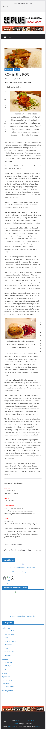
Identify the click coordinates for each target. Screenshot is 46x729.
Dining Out (8, 69)
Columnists (6, 628)
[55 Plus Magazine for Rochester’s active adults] (4, 36)
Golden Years (9, 638)
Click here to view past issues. (23, 572)
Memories (8, 645)
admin (22, 79)
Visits (6, 669)
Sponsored (6, 677)
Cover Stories (9, 687)
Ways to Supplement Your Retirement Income (22, 550)
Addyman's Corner (11, 631)
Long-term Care (10, 641)
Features (17, 69)
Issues (4, 673)
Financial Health (10, 634)
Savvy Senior (8, 652)
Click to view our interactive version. (23, 616)
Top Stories (6, 684)
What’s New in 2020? (13, 545)
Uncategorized (7, 691)
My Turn (7, 648)
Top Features (7, 680)
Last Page (7, 666)
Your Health (8, 655)
